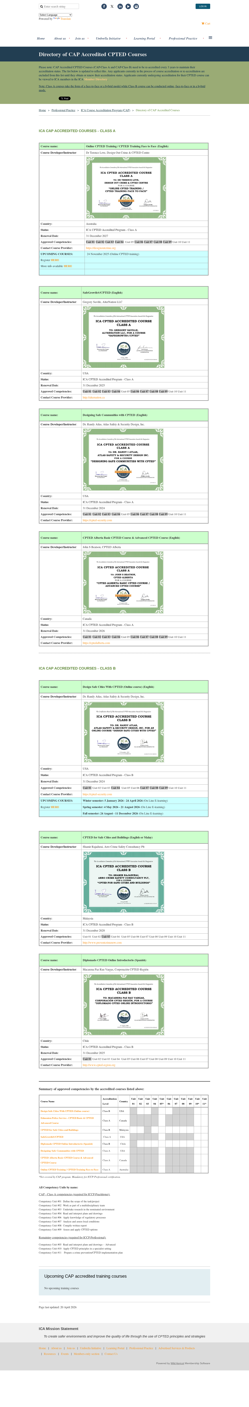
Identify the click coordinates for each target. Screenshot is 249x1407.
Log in (203, 6)
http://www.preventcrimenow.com (102, 942)
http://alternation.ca (94, 397)
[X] (112, 6)
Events (65, 1354)
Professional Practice (63, 110)
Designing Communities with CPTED (62, 1150)
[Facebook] (104, 6)
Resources (50, 1354)
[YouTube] (128, 6)
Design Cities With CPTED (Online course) (65, 1111)
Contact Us (111, 1354)
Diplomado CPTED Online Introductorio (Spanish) (67, 1143)
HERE (55, 260)
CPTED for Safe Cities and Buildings (59, 1129)
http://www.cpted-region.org (99, 1065)
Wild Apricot (177, 1363)
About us (56, 1348)
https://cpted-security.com (97, 520)
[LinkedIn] (120, 6)
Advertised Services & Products (176, 1348)
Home (42, 110)
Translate (66, 18)
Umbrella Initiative (90, 1348)
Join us (71, 1348)
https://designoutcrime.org (101, 248)
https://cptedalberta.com (96, 643)
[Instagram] (136, 6)
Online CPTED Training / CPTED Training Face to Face (69, 1169)
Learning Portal (115, 1348)
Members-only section (86, 1354)
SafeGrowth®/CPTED (52, 1136)
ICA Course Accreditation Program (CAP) (105, 110)
